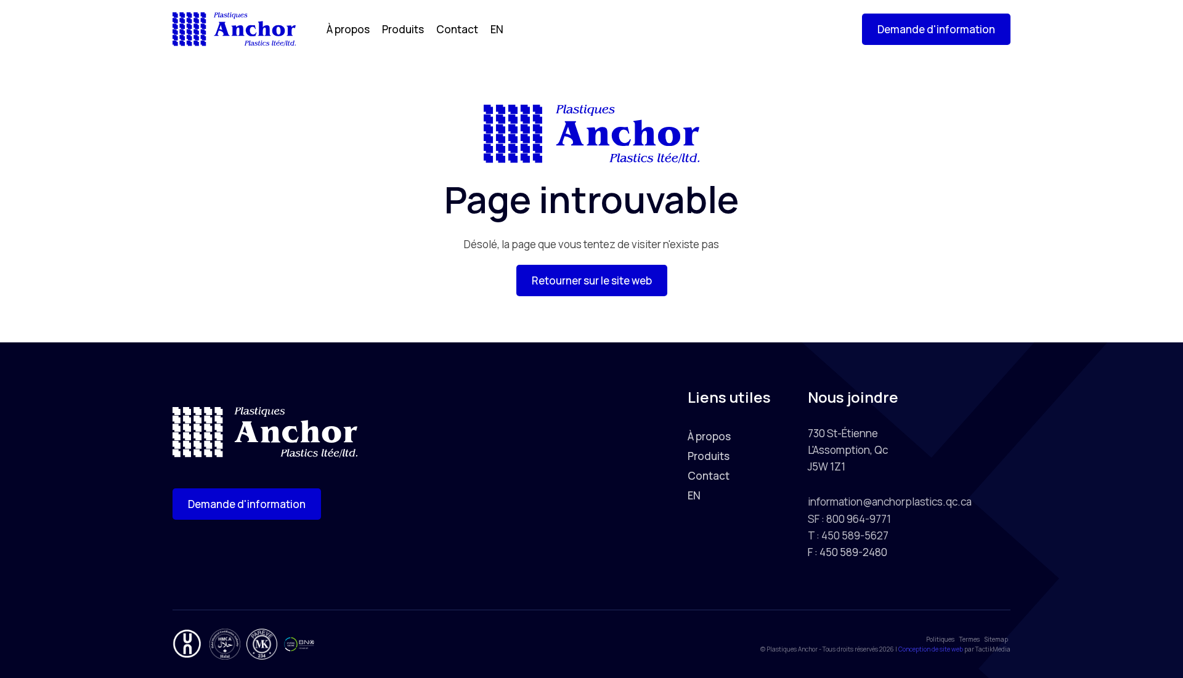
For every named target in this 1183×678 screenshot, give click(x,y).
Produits (403, 29)
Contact (457, 29)
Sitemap (996, 639)
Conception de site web (930, 649)
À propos (348, 29)
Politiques (940, 639)
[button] (936, 29)
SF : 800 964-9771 (849, 519)
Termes (969, 639)
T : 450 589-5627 (848, 535)
